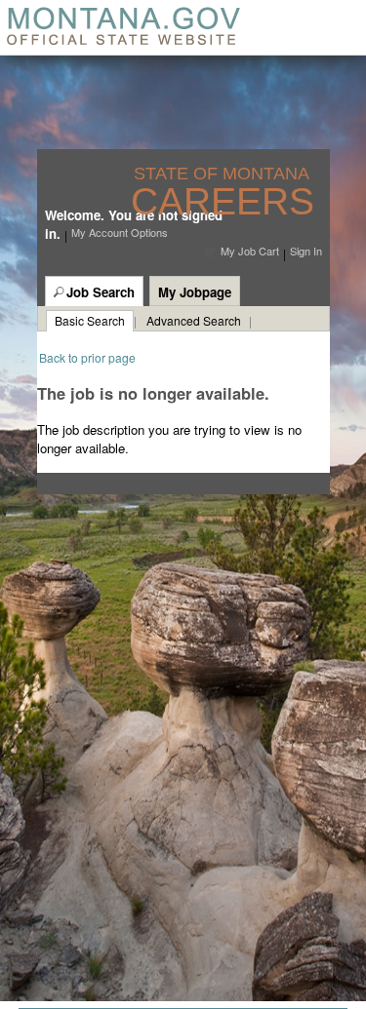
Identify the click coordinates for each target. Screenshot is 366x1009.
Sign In (306, 250)
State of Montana (224, 174)
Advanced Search (193, 320)
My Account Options (119, 232)
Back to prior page (87, 357)
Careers (222, 201)
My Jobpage (194, 292)
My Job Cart (250, 250)
